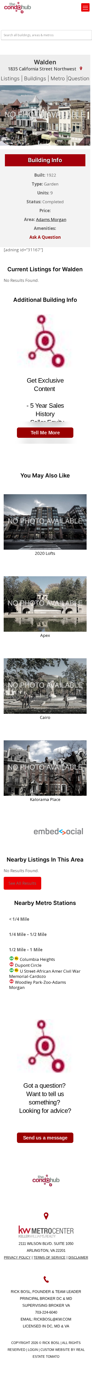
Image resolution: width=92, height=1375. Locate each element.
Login (33, 1350)
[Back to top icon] (82, 1365)
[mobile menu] (85, 7)
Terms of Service (50, 1257)
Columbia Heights (37, 959)
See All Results (22, 883)
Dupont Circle (27, 965)
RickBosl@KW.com (52, 1319)
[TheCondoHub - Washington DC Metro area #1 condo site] (17, 7)
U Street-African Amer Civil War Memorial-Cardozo (44, 973)
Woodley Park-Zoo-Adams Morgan (37, 984)
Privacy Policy (17, 1257)
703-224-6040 (46, 1312)
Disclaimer (78, 1257)
